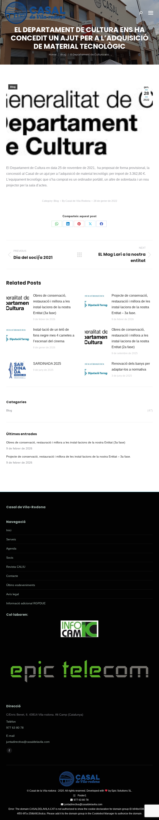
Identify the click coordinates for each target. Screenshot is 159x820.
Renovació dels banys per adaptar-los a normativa (131, 366)
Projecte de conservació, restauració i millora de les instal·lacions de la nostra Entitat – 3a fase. (131, 304)
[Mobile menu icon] (151, 13)
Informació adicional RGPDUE (26, 603)
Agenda (11, 548)
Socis (9, 557)
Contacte (12, 576)
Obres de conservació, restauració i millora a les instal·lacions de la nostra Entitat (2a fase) (130, 338)
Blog (13, 87)
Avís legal (12, 594)
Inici (8, 530)
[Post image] (17, 302)
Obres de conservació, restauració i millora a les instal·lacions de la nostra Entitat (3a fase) (52, 304)
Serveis (11, 539)
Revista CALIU (15, 566)
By (76, 200)
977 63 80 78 (15, 727)
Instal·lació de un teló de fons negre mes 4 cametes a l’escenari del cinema (53, 335)
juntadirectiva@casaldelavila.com (28, 741)
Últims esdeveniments (20, 585)
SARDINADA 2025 (47, 363)
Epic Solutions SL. (122, 790)
